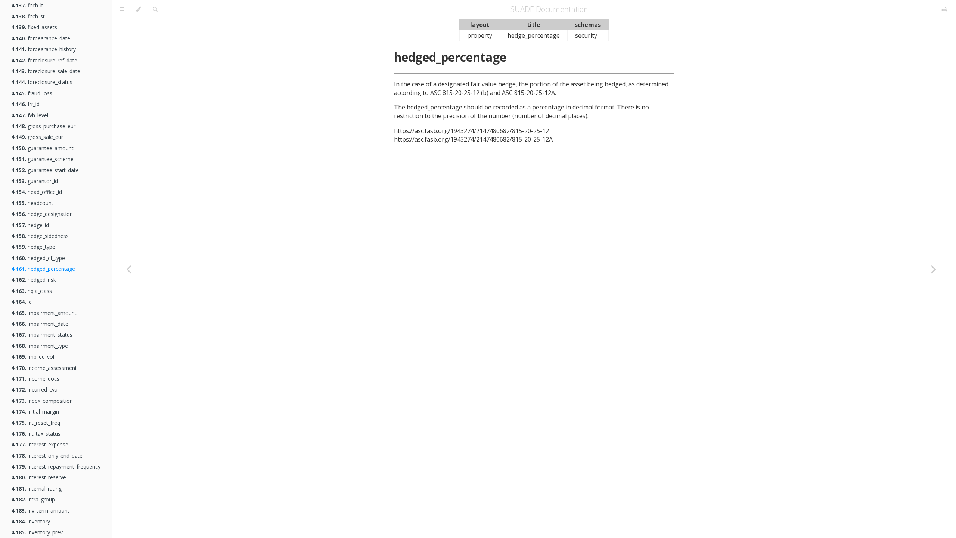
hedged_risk (33, 279)
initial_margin (35, 411)
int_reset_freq (35, 422)
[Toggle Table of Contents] (122, 9)
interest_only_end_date (47, 455)
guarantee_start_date (45, 170)
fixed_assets (34, 27)
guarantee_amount (42, 148)
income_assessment (44, 367)
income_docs (35, 378)
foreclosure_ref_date (44, 60)
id (21, 301)
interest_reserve (38, 477)
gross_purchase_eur (43, 126)
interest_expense (39, 444)
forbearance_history (43, 49)
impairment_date (39, 323)
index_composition (42, 400)
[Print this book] (944, 9)
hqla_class (31, 290)
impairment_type (39, 345)
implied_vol (32, 356)
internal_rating (36, 488)
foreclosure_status (41, 82)
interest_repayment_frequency (55, 466)
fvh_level (29, 115)
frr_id (25, 104)
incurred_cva (34, 389)
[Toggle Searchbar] (155, 9)
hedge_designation (42, 213)
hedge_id (30, 225)
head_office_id (36, 191)
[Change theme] (138, 9)
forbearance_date (40, 38)
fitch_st (28, 16)
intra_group (33, 499)
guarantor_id (34, 181)
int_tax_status (35, 433)
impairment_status (41, 334)
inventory (30, 521)
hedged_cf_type (38, 258)
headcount (32, 203)
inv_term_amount (40, 510)
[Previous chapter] (129, 269)
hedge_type (33, 246)
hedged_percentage (43, 268)
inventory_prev (37, 532)
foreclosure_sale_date (45, 71)
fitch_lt (27, 5)
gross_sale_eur (37, 136)
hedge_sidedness (40, 235)
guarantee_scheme (42, 159)
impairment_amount (44, 312)
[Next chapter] (933, 269)
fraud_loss (31, 93)
